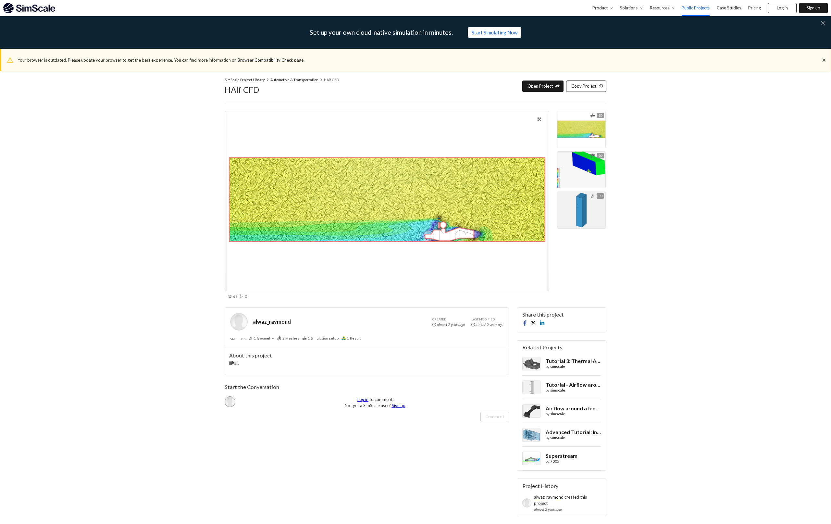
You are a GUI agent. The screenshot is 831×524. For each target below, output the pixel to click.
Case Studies (729, 7)
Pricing (754, 7)
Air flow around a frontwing (573, 408)
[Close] (824, 60)
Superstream (561, 456)
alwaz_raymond (272, 321)
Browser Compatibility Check (265, 60)
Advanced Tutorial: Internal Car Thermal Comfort (573, 432)
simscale (557, 366)
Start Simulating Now (494, 32)
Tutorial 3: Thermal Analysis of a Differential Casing (573, 361)
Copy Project (583, 86)
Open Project (540, 86)
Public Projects (696, 7)
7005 (554, 461)
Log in (782, 7)
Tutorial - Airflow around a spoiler (573, 384)
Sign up (813, 7)
